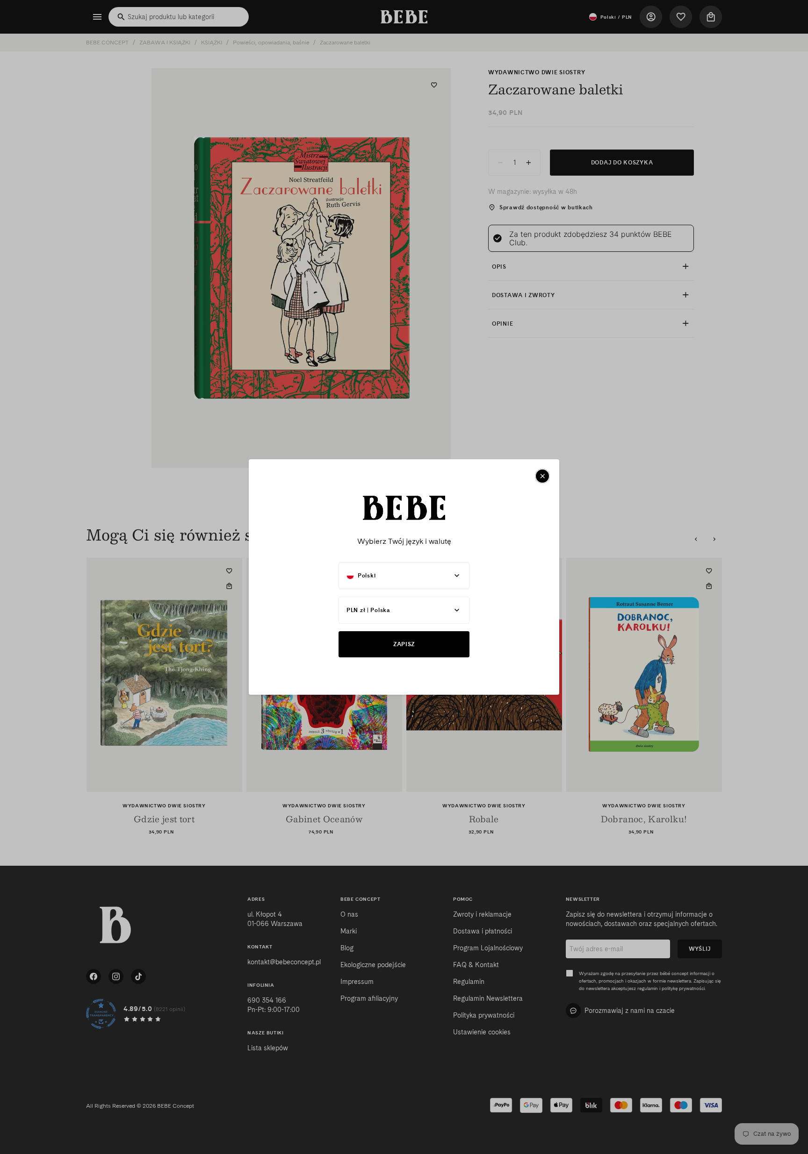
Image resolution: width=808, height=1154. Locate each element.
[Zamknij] (542, 476)
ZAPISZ (404, 644)
